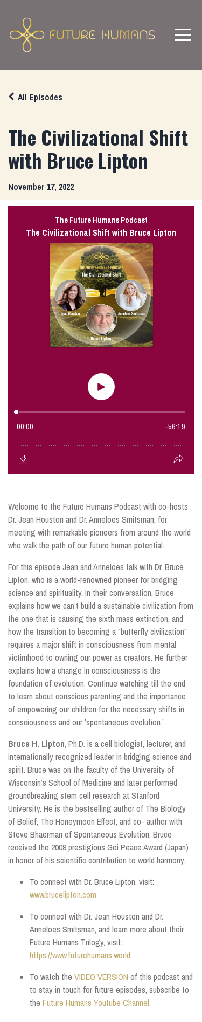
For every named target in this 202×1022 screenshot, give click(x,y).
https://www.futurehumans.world (80, 955)
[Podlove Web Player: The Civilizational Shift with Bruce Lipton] (101, 340)
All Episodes (40, 97)
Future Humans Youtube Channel (96, 1003)
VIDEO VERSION (101, 977)
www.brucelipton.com (63, 895)
